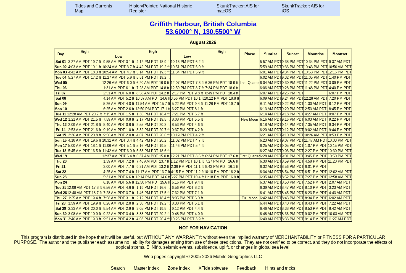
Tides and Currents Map (93, 8)
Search (118, 268)
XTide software (213, 268)
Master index (146, 268)
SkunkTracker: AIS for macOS (238, 8)
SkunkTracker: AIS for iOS (303, 8)
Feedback (246, 268)
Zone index (179, 268)
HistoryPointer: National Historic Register (160, 8)
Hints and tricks (280, 268)
